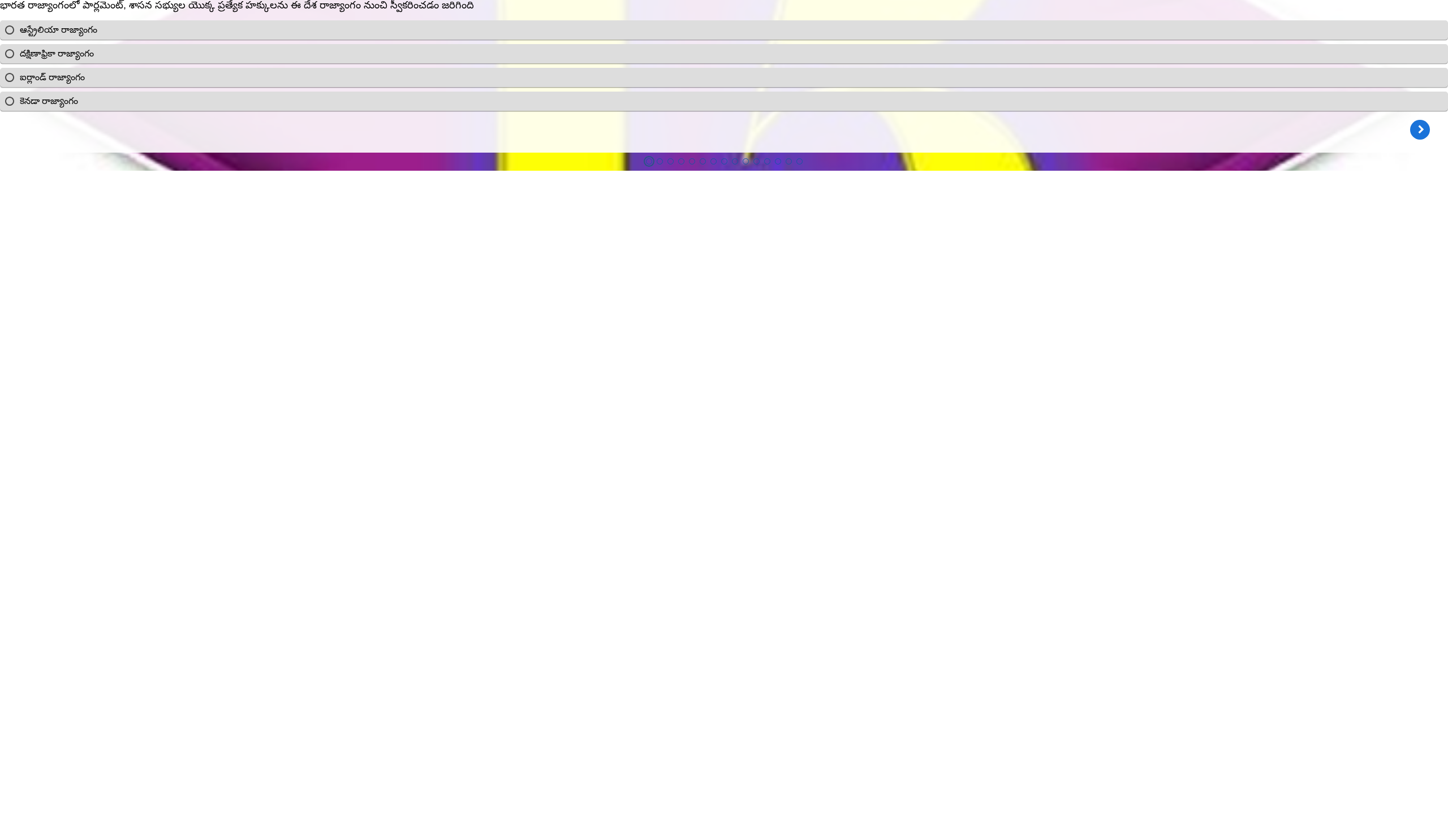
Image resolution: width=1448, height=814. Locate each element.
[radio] (724, 30)
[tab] (649, 161)
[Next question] (1420, 130)
